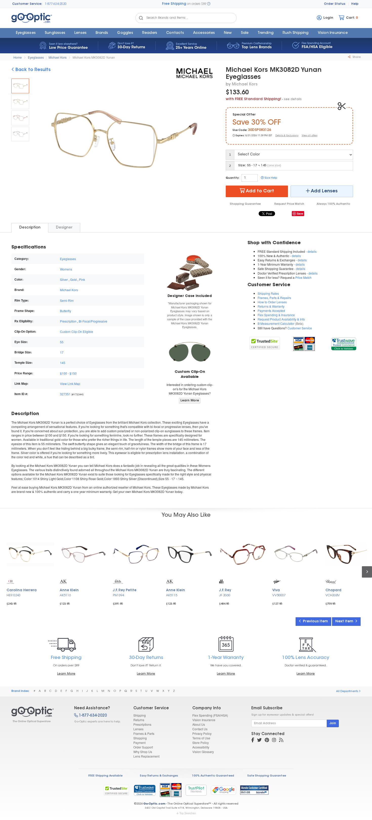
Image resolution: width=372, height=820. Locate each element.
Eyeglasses (26, 33)
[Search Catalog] (141, 18)
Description (29, 228)
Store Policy (200, 742)
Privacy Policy (202, 733)
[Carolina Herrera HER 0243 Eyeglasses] (30, 554)
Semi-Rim (67, 300)
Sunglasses (55, 33)
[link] (343, 343)
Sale (245, 33)
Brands (102, 33)
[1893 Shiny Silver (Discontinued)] (20, 134)
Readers (149, 33)
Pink (82, 279)
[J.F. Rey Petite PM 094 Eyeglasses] (136, 554)
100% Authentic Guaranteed (213, 776)
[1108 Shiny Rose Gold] (20, 117)
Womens (66, 269)
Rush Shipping (296, 33)
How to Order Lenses (272, 302)
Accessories (204, 33)
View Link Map (70, 383)
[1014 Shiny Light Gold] (20, 102)
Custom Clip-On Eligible (76, 331)
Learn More (189, 400)
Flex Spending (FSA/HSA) (210, 715)
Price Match (303, 277)
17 (62, 352)
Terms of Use (201, 738)
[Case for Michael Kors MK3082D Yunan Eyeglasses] (189, 272)
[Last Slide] (41, 140)
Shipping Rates (268, 293)
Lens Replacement (146, 756)
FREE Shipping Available (105, 776)
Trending (266, 33)
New (228, 33)
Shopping (140, 738)
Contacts (175, 33)
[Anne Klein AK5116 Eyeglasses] (83, 554)
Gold (73, 279)
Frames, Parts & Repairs (274, 297)
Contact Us (200, 729)
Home (17, 57)
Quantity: (232, 178)
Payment (139, 742)
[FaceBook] (252, 740)
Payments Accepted (271, 310)
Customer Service (299, 328)
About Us (198, 724)
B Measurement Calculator (276, 323)
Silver (64, 279)
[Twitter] (259, 740)
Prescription (68, 321)
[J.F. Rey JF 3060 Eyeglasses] (243, 554)
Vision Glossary (203, 751)
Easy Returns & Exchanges (159, 776)
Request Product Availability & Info (281, 319)
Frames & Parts (143, 733)
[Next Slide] (207, 140)
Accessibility (200, 747)
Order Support (143, 747)
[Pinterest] (267, 740)
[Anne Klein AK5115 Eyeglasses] (190, 554)
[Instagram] (274, 740)
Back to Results (32, 70)
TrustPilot (196, 790)
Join (332, 723)
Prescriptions (142, 724)
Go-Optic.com (154, 804)
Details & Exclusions (286, 135)
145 (62, 362)
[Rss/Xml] (281, 740)
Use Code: (240, 130)
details (312, 251)
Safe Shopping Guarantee (266, 776)
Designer (64, 228)
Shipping (139, 715)
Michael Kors (58, 57)
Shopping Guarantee (245, 204)
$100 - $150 (68, 373)
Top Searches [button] (187, 813)
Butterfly (65, 311)
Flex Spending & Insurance (276, 315)
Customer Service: (27, 4)
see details (293, 99)
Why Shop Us (142, 751)
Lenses (80, 33)
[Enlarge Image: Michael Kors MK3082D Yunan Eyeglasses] (122, 140)
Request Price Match (289, 204)
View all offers (309, 135)
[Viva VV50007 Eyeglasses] (296, 554)
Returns (138, 720)
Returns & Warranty (271, 306)
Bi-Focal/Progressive (93, 321)
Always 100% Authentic (333, 204)
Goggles (125, 33)
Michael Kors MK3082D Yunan (94, 57)
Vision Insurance (203, 720)
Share (356, 57)
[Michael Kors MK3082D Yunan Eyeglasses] (20, 86)
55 (62, 342)
